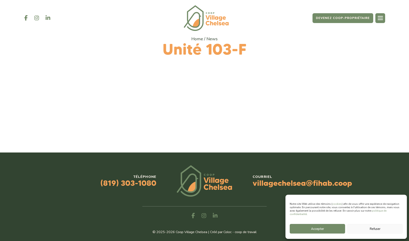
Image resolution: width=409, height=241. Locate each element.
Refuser (375, 229)
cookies (337, 204)
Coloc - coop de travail (239, 232)
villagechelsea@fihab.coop (302, 183)
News (212, 39)
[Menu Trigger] (380, 18)
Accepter (317, 229)
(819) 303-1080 (128, 183)
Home (197, 39)
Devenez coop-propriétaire (343, 18)
